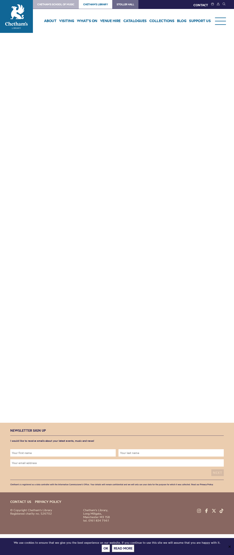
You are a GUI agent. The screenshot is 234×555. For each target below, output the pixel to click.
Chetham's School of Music (55, 4)
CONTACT (200, 5)
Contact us (20, 502)
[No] (229, 546)
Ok (105, 548)
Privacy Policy (206, 484)
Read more (123, 548)
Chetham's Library (16, 16)
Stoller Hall (125, 4)
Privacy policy (48, 502)
